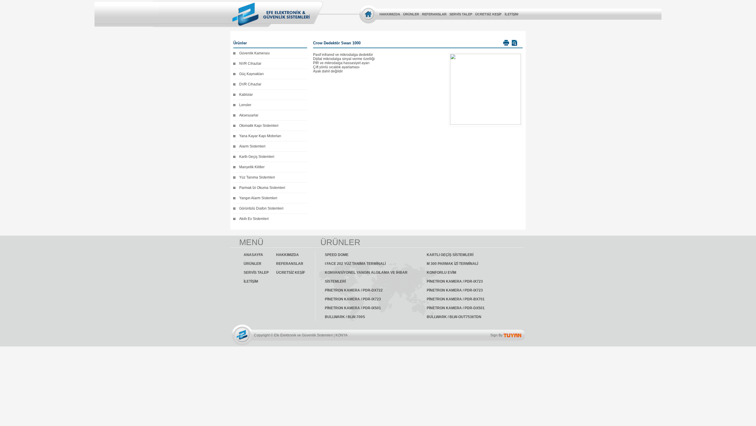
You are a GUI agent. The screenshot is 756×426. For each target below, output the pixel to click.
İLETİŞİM (511, 14)
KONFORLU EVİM (441, 272)
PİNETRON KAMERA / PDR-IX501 (353, 308)
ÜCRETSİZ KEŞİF (488, 14)
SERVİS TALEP (460, 14)
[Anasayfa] (368, 14)
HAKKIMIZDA (389, 14)
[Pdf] (513, 43)
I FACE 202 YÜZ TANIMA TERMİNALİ (355, 264)
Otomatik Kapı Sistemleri (258, 126)
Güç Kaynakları (251, 74)
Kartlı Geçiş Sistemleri (256, 157)
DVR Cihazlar (250, 84)
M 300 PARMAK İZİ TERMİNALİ (452, 264)
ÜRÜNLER (411, 14)
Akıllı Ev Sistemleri (254, 219)
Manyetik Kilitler (252, 167)
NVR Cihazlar (250, 63)
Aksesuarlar (248, 115)
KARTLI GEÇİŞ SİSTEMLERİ (450, 255)
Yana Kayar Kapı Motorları (260, 136)
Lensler (245, 105)
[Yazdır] (505, 43)
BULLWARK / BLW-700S (345, 317)
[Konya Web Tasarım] (512, 335)
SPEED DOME (336, 255)
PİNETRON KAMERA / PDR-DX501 (456, 308)
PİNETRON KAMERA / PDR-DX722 (354, 290)
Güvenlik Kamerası (254, 53)
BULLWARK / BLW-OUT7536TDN (454, 317)
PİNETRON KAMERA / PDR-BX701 (456, 299)
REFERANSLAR (434, 14)
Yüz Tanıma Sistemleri (257, 177)
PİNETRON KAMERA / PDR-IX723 (455, 281)
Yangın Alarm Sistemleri (258, 198)
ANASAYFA (253, 255)
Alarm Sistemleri (252, 146)
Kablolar (246, 95)
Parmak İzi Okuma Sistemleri (262, 188)
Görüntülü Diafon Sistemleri (261, 208)
